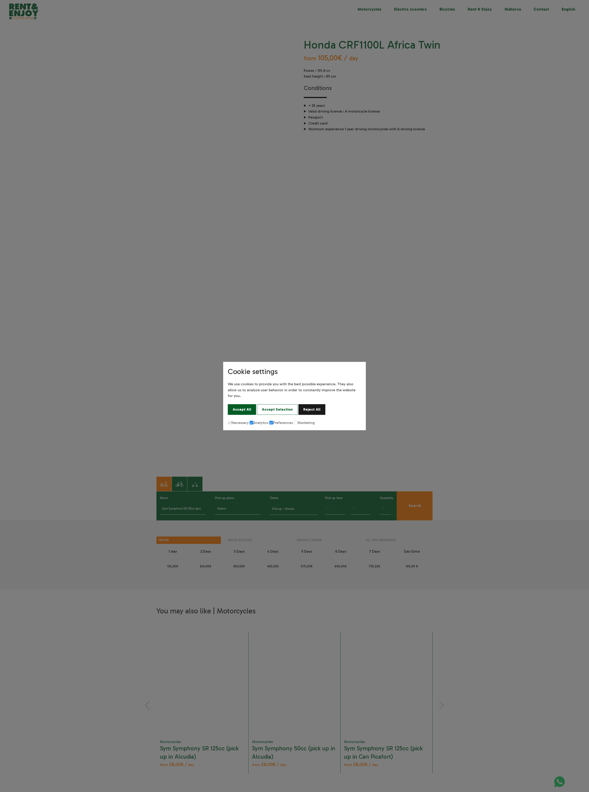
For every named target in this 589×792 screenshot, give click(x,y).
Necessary (240, 423)
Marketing (306, 423)
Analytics (261, 423)
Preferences (283, 423)
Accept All (242, 409)
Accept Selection (277, 409)
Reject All (311, 409)
